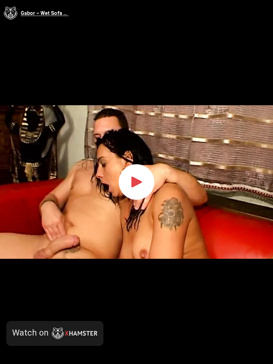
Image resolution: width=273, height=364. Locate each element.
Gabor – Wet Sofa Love (45, 13)
